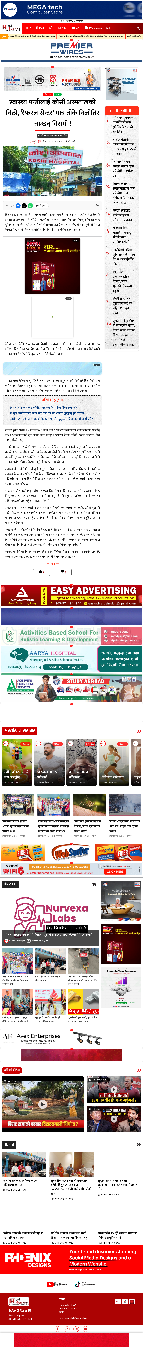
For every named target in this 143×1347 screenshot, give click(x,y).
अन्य (108, 28)
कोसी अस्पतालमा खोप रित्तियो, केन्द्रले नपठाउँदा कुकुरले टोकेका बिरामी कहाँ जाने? (51, 419)
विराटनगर (40, 28)
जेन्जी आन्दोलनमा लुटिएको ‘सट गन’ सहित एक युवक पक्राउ (123, 306)
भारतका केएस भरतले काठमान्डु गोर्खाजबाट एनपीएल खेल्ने (113, 36)
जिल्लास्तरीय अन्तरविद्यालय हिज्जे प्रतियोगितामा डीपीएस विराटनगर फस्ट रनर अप (124, 193)
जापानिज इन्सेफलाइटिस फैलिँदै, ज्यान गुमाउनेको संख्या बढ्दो (122, 281)
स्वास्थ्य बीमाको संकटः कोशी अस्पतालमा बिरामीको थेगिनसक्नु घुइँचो (44, 407)
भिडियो (77, 28)
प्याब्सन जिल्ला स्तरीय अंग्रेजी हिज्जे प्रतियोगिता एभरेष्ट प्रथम (123, 169)
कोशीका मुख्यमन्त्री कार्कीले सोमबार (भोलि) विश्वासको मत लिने (123, 125)
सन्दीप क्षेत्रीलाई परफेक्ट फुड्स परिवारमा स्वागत (66, 36)
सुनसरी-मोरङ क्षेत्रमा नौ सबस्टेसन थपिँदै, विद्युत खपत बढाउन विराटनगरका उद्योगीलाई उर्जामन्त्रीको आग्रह (124, 332)
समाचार (27, 28)
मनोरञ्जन (61, 28)
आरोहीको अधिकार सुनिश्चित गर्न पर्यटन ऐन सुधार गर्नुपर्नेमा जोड (124, 257)
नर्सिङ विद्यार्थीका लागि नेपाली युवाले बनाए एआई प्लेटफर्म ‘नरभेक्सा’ (124, 147)
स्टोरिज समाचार (93, 28)
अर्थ (50, 28)
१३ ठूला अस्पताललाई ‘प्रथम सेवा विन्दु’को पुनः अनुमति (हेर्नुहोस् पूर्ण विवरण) (47, 413)
